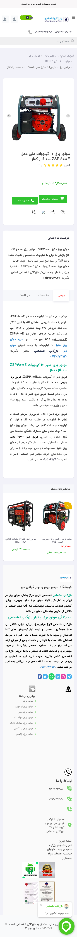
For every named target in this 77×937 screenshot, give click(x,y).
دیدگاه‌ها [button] (25, 295)
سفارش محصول (50, 199)
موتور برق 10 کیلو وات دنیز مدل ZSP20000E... (56, 541)
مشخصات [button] (43, 295)
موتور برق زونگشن (23, 729)
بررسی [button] (61, 295)
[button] (26, 17)
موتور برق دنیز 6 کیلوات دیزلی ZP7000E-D (20, 541)
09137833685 (43, 32)
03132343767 (63, 32)
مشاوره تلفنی (22, 201)
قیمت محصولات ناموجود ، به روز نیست (38, 4)
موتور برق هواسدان (23, 717)
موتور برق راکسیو (24, 734)
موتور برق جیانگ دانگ (21, 723)
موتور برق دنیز (26, 712)
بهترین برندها (27, 696)
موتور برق (28, 701)
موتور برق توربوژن (24, 706)
